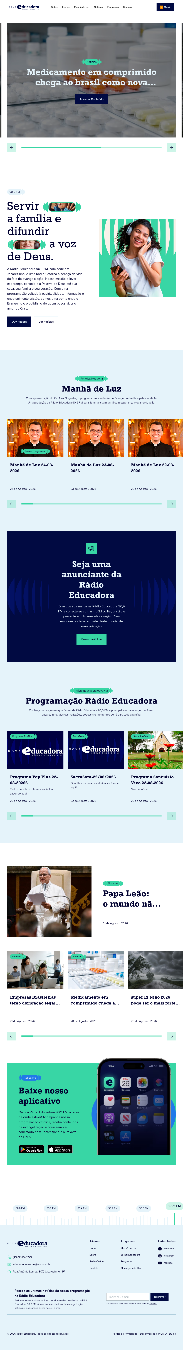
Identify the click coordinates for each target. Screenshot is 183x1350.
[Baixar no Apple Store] (60, 1149)
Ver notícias (46, 322)
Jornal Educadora (130, 1255)
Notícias (98, 7)
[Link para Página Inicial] (26, 7)
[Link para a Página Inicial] (27, 1243)
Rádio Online (97, 1261)
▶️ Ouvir (165, 7)
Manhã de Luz (82, 7)
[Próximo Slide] (171, 147)
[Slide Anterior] (11, 147)
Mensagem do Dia (131, 1268)
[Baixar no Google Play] (31, 1149)
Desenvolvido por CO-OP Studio (158, 1334)
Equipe (66, 7)
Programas (113, 7)
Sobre (54, 7)
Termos (153, 1303)
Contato (127, 7)
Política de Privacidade (125, 1334)
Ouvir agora (19, 322)
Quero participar (91, 639)
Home (93, 1248)
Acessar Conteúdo (91, 93)
